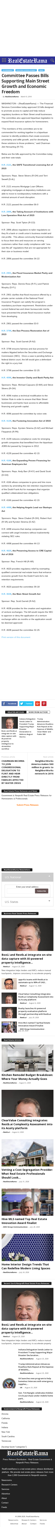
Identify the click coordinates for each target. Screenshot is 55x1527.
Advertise (6, 1494)
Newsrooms (7, 1480)
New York (6, 1432)
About (4, 1498)
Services (5, 1489)
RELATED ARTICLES (16, 712)
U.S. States (11, 902)
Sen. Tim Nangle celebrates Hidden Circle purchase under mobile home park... (35, 1395)
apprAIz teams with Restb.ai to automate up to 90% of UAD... (33, 981)
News (41, 70)
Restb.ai (6, 966)
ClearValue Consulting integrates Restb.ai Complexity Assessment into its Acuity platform (35, 997)
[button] (50, 60)
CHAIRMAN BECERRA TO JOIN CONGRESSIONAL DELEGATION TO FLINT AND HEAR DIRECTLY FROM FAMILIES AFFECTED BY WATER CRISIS (13, 771)
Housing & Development (26, 70)
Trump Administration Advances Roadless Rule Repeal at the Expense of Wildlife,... (35, 1367)
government (8, 70)
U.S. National (13, 877)
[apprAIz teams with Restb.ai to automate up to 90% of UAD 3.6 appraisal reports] (9, 983)
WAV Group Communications (32, 1029)
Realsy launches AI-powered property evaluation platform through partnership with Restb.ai (34, 1011)
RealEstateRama (12, 96)
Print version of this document (16, 637)
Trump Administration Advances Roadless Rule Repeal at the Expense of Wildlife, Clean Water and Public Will (45, 726)
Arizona (5, 1414)
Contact (5, 1503)
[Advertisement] (27, 28)
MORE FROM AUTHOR (38, 712)
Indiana (5, 1427)
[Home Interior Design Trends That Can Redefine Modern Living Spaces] (27, 1247)
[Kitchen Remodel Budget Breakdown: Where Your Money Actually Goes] (27, 1058)
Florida (4, 1423)
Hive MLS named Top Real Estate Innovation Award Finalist (34, 1024)
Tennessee (6, 1441)
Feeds (4, 1507)
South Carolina (8, 1436)
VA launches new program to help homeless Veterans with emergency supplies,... (35, 1381)
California (6, 1418)
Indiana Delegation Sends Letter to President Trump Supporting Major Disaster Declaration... (35, 1352)
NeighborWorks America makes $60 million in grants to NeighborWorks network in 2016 (42, 767)
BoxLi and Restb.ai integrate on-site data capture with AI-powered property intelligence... (27, 958)
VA (21, 1387)
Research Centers (9, 1485)
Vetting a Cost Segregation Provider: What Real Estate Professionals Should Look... (27, 1173)
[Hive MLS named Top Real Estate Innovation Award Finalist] (9, 1027)
